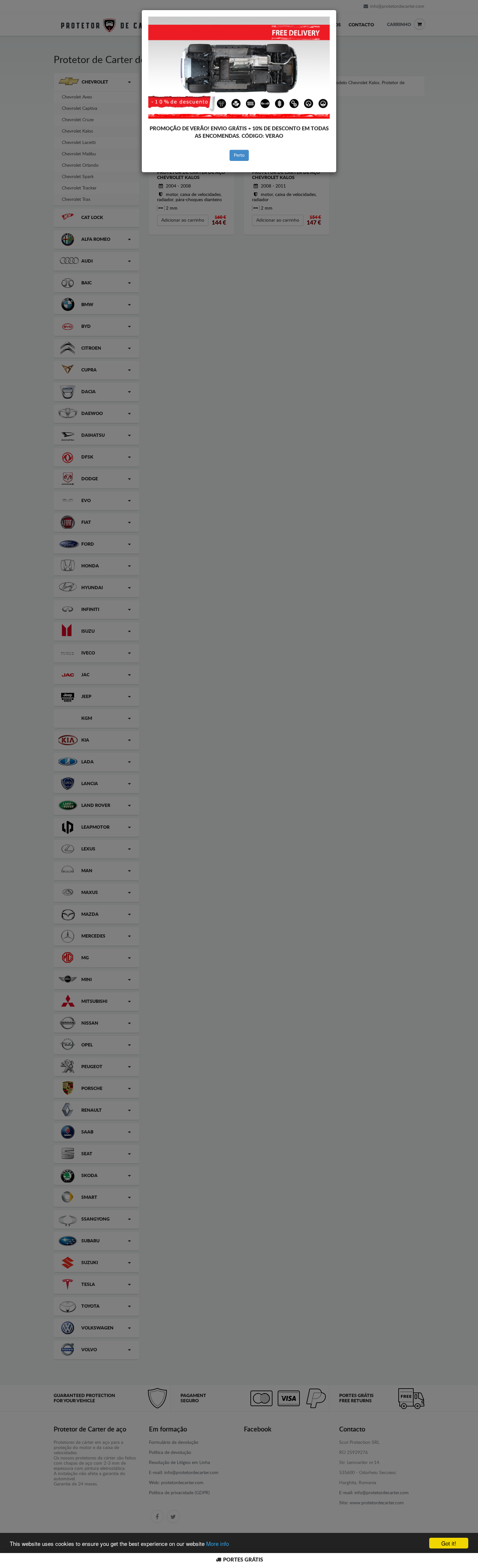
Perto (239, 155)
